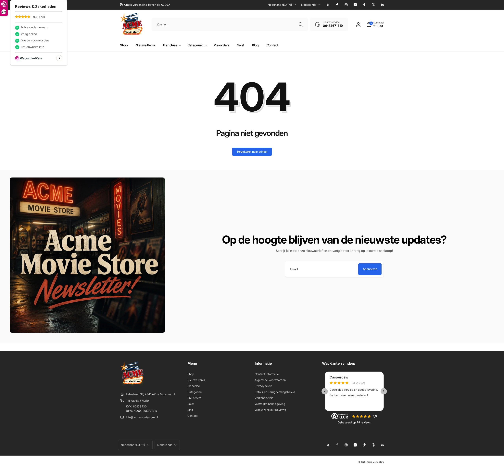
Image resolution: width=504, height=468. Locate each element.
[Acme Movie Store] (132, 385)
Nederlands (308, 4)
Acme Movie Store (375, 462)
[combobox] (230, 24)
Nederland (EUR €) (280, 4)
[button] (375, 24)
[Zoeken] (301, 24)
